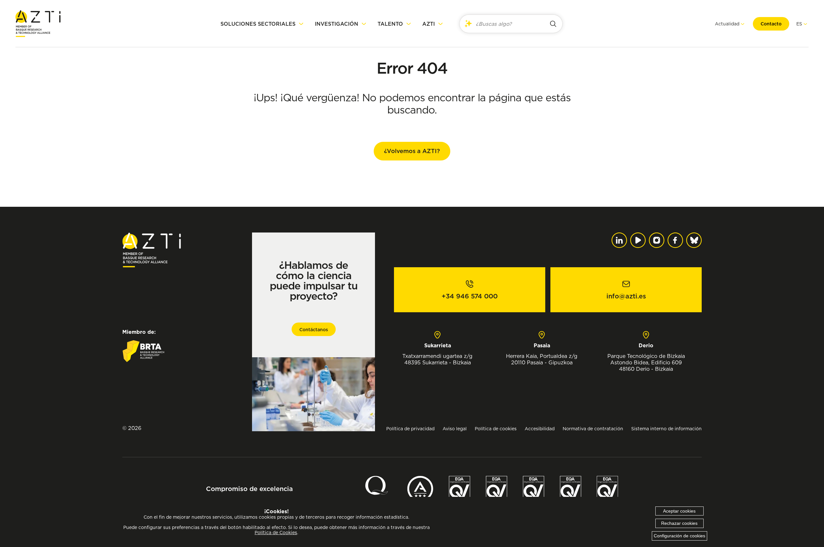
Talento (390, 24)
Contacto (771, 24)
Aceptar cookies (679, 511)
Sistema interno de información (666, 428)
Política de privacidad (410, 428)
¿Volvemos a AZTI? (412, 151)
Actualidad (727, 23)
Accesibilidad (540, 428)
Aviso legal (455, 428)
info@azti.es (626, 296)
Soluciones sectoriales (257, 24)
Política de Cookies (276, 532)
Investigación (336, 24)
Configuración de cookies (679, 535)
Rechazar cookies (679, 523)
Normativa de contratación (593, 428)
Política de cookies (496, 428)
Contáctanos (313, 330)
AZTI (428, 24)
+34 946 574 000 (470, 296)
